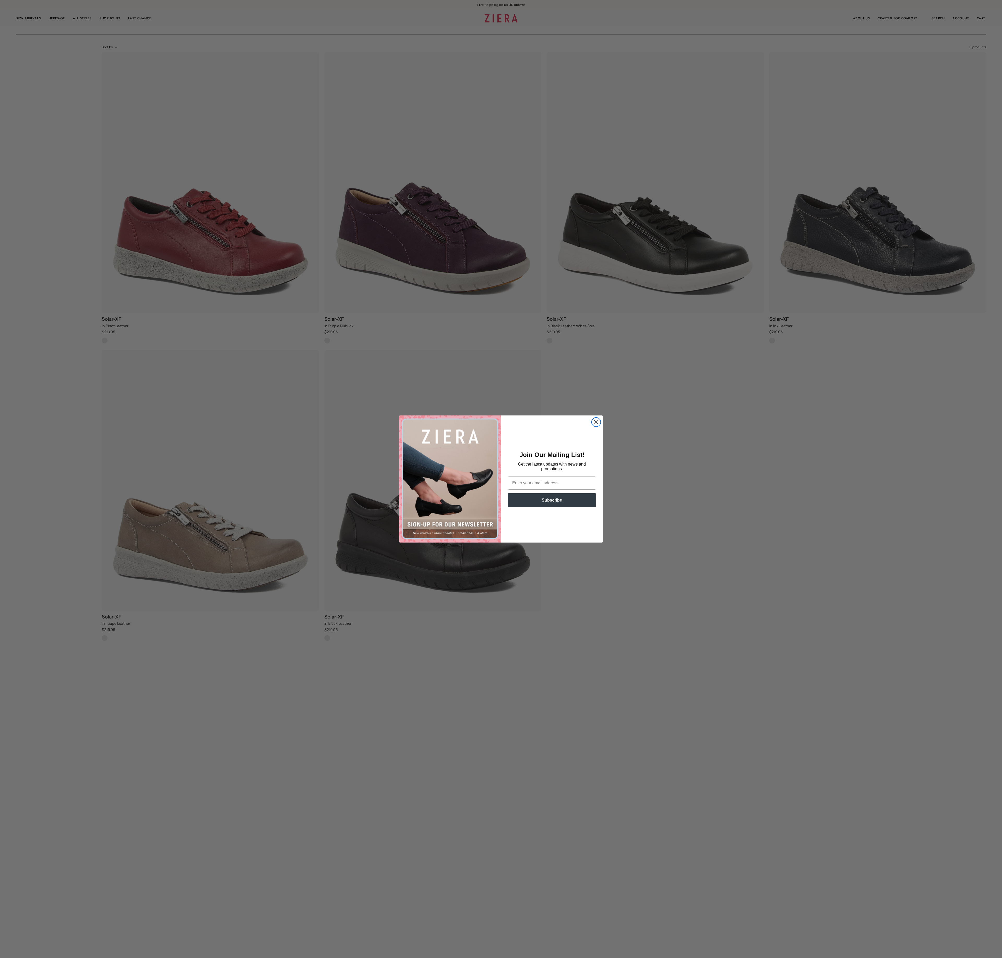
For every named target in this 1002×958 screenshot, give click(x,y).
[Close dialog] (596, 422)
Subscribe (552, 500)
